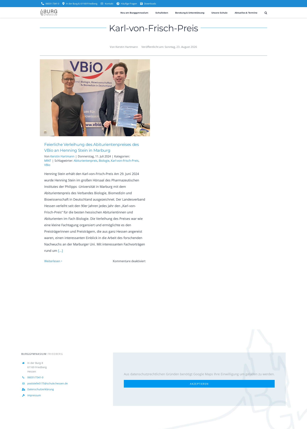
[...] (60, 250)
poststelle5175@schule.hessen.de (47, 383)
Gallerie (100, 98)
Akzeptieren (199, 383)
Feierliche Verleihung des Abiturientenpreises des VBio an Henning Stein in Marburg (89, 98)
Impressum (34, 395)
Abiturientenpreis (85, 161)
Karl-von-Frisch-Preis (125, 161)
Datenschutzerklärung (40, 389)
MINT (47, 161)
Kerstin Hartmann (62, 156)
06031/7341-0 (35, 377)
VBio (47, 165)
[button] (266, 12)
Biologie (104, 161)
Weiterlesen (52, 261)
